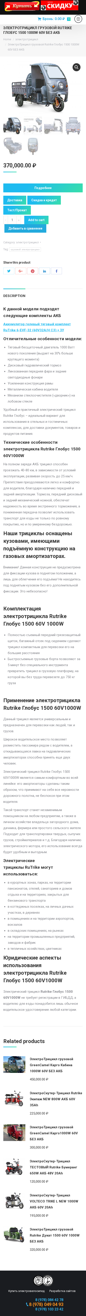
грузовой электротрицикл (25, 249)
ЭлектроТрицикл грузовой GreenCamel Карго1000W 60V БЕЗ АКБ (54, 1133)
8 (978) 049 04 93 (46, 1304)
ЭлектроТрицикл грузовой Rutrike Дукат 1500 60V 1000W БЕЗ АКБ (55, 1235)
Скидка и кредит (44, 200)
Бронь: (56, 19)
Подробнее (43, 188)
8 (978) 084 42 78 (49, 1300)
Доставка (14, 200)
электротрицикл (26, 39)
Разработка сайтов (62, 1291)
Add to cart (36, 220)
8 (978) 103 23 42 (49, 1309)
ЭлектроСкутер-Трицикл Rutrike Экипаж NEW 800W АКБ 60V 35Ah (56, 1099)
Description (14, 296)
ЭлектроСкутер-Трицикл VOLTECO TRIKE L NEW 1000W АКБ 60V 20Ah (54, 1201)
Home (7, 39)
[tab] (14, 294)
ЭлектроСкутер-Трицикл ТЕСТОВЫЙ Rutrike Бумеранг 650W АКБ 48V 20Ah (53, 1167)
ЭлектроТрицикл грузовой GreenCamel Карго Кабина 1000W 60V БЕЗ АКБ (51, 1065)
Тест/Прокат (17, 210)
